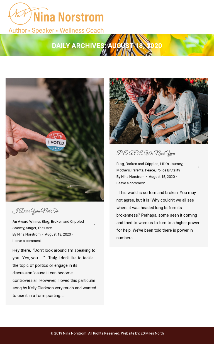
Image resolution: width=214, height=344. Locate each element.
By (27, 234)
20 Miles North (152, 333)
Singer (31, 228)
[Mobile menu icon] (204, 17)
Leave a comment (27, 241)
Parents (138, 170)
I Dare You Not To (35, 211)
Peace (150, 170)
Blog (45, 221)
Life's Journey (171, 164)
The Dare (45, 228)
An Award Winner (26, 221)
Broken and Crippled (142, 164)
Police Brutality (168, 170)
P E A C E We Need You (145, 153)
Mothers (123, 170)
